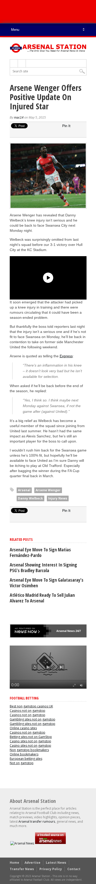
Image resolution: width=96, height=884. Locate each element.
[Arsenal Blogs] (50, 843)
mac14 (19, 117)
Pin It (66, 126)
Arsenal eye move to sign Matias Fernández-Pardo (40, 552)
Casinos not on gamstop (27, 710)
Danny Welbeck (30, 498)
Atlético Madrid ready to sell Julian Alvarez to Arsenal (42, 597)
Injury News (57, 498)
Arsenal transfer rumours (36, 821)
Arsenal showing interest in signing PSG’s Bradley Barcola (43, 567)
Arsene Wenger (48, 490)
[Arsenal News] (22, 843)
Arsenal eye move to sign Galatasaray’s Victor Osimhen (46, 582)
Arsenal (24, 490)
